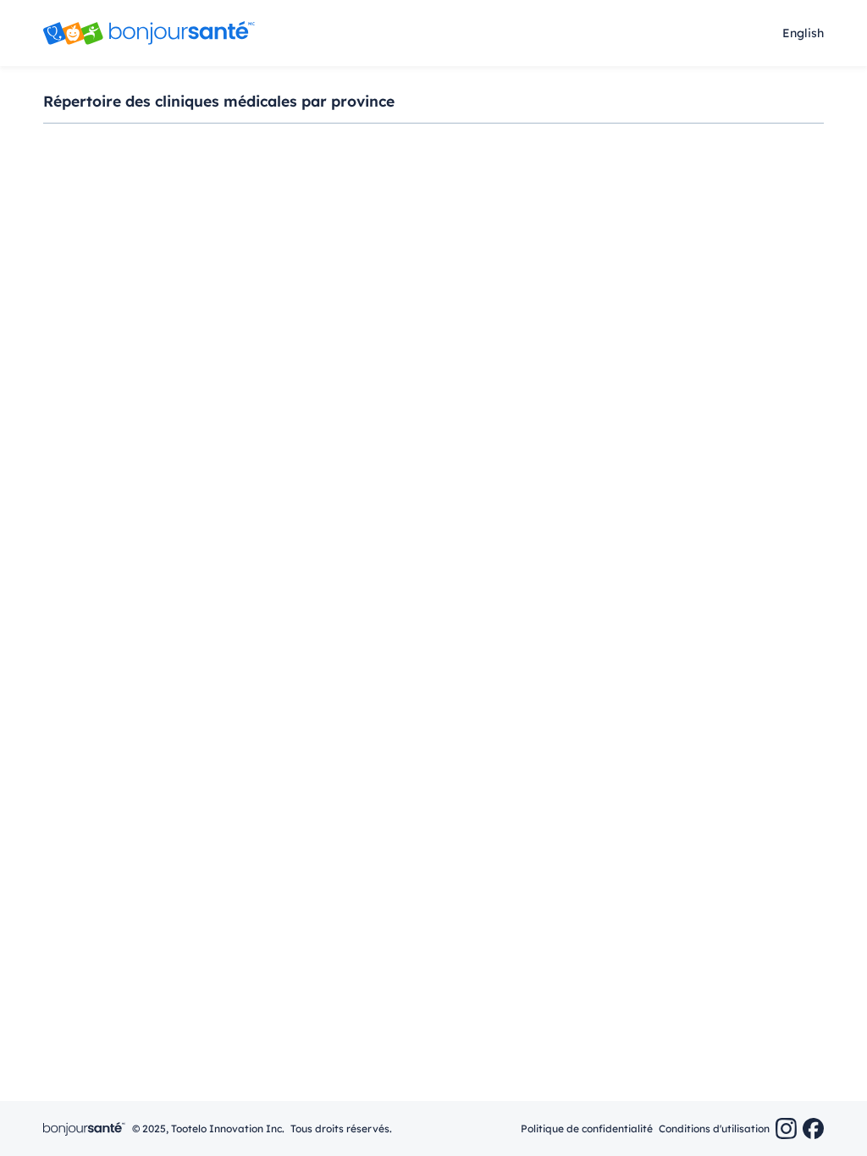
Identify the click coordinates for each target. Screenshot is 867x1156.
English (803, 33)
